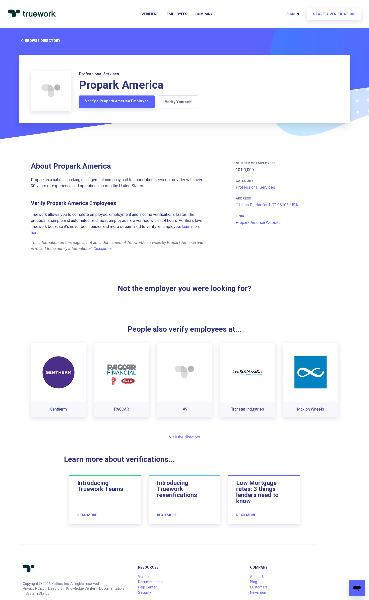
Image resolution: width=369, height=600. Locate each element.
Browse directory (42, 41)
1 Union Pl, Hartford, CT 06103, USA (267, 205)
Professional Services (255, 187)
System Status (37, 593)
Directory (55, 588)
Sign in (292, 14)
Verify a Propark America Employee (117, 101)
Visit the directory (184, 437)
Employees (177, 14)
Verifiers (150, 14)
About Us (257, 577)
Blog (253, 582)
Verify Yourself (178, 102)
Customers (259, 587)
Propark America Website (258, 222)
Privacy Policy (33, 588)
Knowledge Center (80, 588)
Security (144, 592)
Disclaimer (103, 248)
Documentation (111, 588)
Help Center (147, 587)
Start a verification (334, 14)
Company (204, 14)
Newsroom (258, 592)
